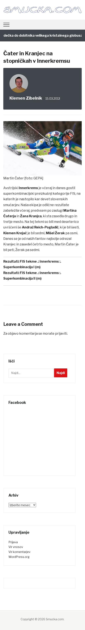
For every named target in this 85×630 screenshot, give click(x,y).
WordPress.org (19, 557)
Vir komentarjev (19, 552)
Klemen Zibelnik (25, 98)
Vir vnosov (15, 547)
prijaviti (61, 334)
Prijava (13, 542)
